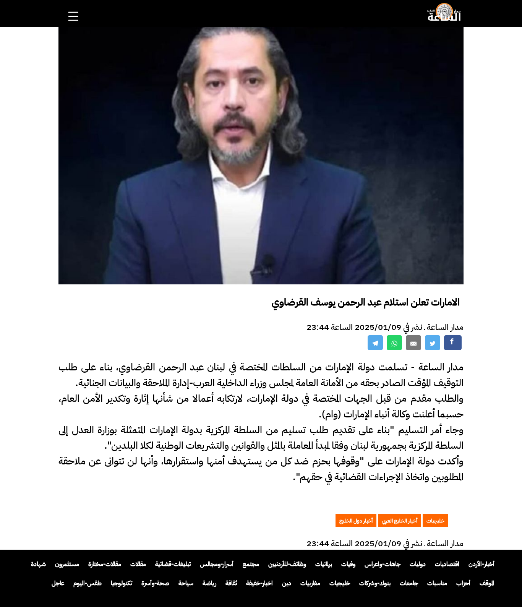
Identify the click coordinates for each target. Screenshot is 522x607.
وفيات (348, 564)
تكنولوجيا (121, 583)
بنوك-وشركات (375, 583)
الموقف (487, 583)
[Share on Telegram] (375, 342)
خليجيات (339, 583)
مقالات (138, 564)
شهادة (38, 564)
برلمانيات (323, 564)
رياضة (209, 583)
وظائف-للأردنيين (287, 564)
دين (286, 583)
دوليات (418, 564)
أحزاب (463, 583)
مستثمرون (67, 564)
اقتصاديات (447, 564)
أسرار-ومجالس (216, 564)
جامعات (409, 583)
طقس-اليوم (87, 583)
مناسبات (437, 583)
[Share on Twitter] (432, 342)
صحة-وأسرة (155, 583)
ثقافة (231, 583)
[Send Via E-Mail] (413, 342)
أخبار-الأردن (481, 564)
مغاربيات (310, 583)
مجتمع (251, 564)
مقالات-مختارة (104, 564)
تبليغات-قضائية (173, 564)
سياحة (185, 583)
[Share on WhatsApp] (394, 342)
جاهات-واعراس (382, 564)
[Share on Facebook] (453, 342)
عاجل (58, 583)
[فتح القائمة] (74, 6)
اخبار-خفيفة (259, 583)
